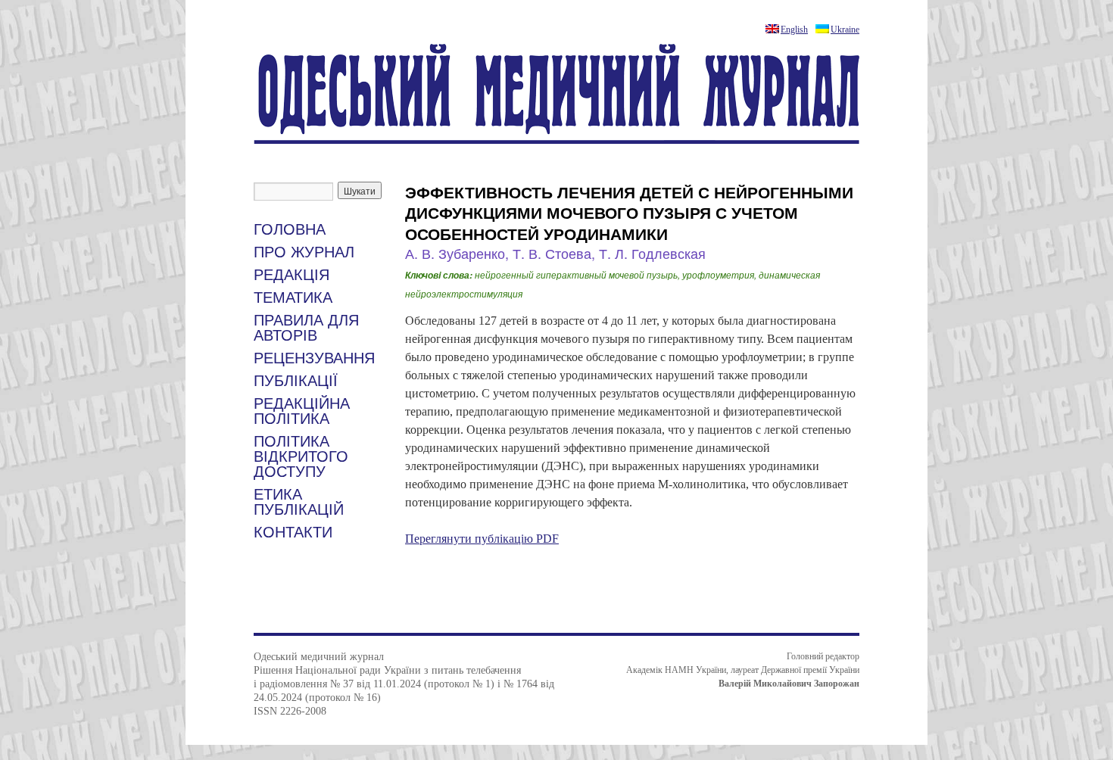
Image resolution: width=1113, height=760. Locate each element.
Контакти (293, 532)
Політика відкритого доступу (301, 456)
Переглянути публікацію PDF (482, 538)
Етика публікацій (299, 502)
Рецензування (314, 358)
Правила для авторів (306, 328)
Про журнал (304, 252)
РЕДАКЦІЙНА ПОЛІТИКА (302, 411)
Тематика (293, 297)
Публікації (296, 380)
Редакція (291, 274)
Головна (290, 229)
